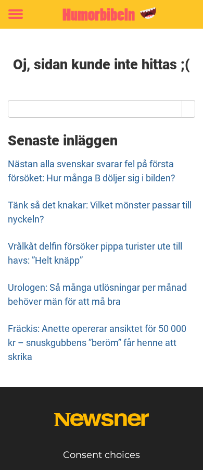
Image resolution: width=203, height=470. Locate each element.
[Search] (188, 109)
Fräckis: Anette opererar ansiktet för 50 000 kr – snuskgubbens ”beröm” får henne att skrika (97, 342)
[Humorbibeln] (101, 14)
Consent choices (101, 455)
